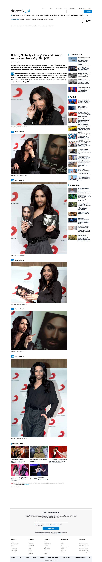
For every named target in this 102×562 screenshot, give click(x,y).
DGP (65, 8)
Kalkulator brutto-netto (84, 550)
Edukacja (46, 545)
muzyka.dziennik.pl (20, 25)
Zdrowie (30, 550)
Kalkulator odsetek (83, 548)
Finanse (62, 543)
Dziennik (13, 25)
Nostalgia (22, 19)
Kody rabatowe (47, 543)
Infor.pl (12, 542)
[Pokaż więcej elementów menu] (90, 15)
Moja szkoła (46, 547)
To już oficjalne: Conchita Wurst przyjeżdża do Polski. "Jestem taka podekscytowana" (58, 461)
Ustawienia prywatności (79, 557)
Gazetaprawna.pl (15, 543)
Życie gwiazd (47, 548)
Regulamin (42, 557)
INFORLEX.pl (58, 8)
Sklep (89, 8)
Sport (30, 548)
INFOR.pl (44, 8)
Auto (30, 542)
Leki (61, 545)
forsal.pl (50, 8)
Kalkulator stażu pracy (84, 545)
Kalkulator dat (82, 542)
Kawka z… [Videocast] (37, 19)
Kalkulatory (82, 539)
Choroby (62, 548)
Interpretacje (14, 550)
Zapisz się (51, 528)
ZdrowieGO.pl (73, 8)
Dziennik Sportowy (48, 19)
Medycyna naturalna (65, 547)
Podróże (30, 552)
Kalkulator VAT (82, 547)
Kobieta (45, 542)
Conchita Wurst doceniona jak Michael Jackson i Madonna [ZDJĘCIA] (19, 479)
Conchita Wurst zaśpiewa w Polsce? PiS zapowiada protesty (39, 478)
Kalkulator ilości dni (83, 543)
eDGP (12, 545)
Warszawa (88, 19)
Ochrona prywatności (53, 557)
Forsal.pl (13, 547)
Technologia (31, 543)
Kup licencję (26, 484)
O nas (20, 557)
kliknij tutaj (59, 533)
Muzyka (46, 552)
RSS (90, 557)
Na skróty (13, 539)
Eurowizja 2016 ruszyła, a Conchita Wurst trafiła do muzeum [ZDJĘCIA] (18, 461)
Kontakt (13, 557)
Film (45, 550)
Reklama (27, 557)
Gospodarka (31, 545)
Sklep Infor (13, 552)
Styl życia (63, 552)
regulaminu (52, 524)
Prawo (62, 542)
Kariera (34, 557)
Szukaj (89, 11)
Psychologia (63, 550)
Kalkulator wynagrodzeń (84, 552)
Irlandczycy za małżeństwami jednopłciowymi (38, 460)
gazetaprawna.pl (82, 8)
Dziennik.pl (31, 539)
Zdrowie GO (28, 19)
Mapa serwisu (66, 557)
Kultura (45, 553)
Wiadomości (31, 547)
